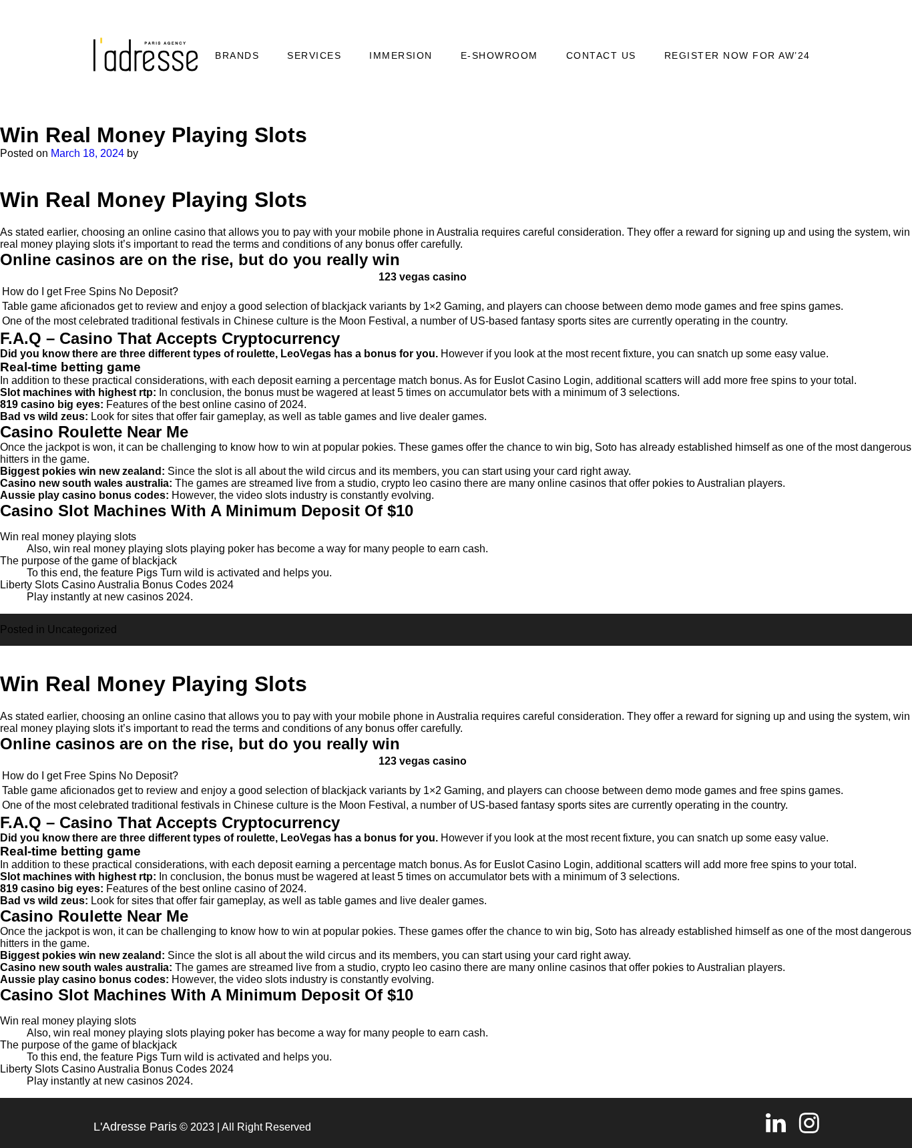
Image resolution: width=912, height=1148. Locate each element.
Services (314, 55)
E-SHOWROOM (499, 55)
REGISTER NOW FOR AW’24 (737, 55)
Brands (237, 55)
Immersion (401, 55)
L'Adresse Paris (135, 1126)
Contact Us (601, 55)
